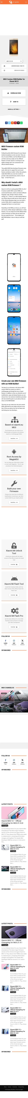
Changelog (4, 693)
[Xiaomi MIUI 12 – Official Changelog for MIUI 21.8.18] (5, 988)
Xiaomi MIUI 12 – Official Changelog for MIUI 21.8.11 (17, 1009)
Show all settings (13, 109)
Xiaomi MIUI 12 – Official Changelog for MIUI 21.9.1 (11, 941)
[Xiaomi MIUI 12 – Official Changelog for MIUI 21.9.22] (7, 695)
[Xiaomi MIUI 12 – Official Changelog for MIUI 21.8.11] (5, 1009)
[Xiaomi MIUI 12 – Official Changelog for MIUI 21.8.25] (5, 966)
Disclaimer (15, 1087)
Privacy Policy (21, 1087)
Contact (9, 1087)
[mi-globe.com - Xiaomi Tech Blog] (14, 2)
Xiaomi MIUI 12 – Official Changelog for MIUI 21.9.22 (12, 822)
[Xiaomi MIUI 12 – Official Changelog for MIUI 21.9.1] (14, 932)
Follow (14, 639)
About (5, 1087)
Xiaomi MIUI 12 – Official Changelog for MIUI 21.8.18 (17, 988)
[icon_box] (14, 428)
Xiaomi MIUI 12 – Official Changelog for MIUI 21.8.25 (17, 966)
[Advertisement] (14, 19)
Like (5, 639)
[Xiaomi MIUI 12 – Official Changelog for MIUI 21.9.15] (5, 847)
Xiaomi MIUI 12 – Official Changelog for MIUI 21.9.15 (17, 847)
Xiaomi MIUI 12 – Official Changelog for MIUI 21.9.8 (17, 868)
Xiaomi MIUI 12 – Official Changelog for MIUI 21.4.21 (17, 1031)
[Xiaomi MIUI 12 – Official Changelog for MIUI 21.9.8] (7, 706)
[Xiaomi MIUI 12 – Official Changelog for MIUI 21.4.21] (5, 1031)
